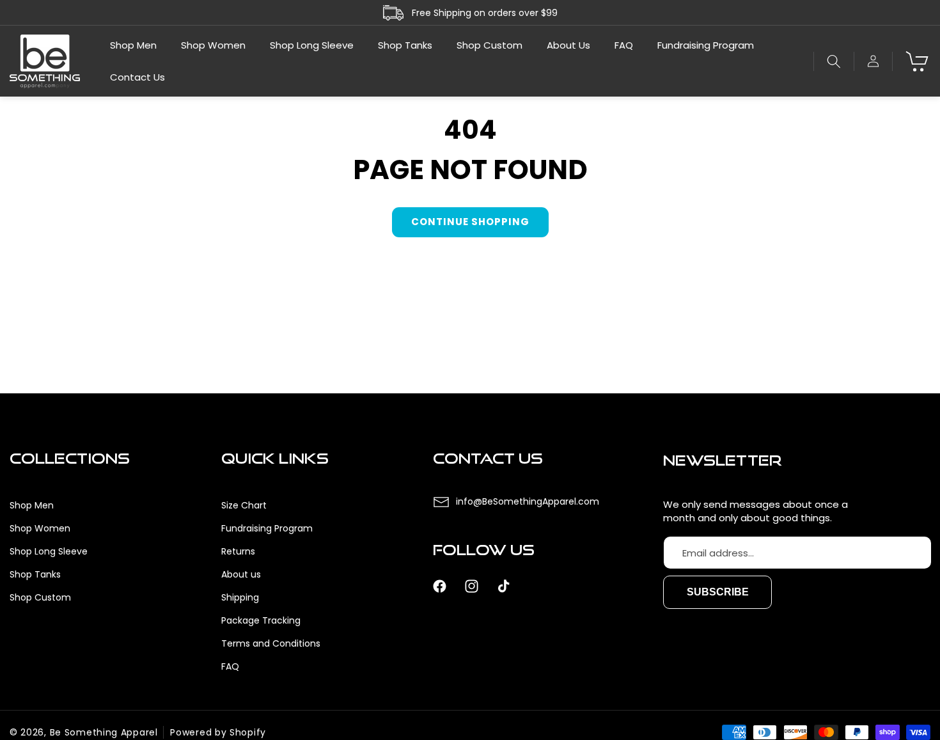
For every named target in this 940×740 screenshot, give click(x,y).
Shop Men (32, 505)
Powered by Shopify (218, 732)
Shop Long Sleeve (49, 551)
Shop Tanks (35, 574)
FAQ (230, 666)
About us (241, 574)
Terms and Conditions (270, 643)
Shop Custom (40, 597)
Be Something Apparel (104, 732)
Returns (238, 551)
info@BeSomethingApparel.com (527, 501)
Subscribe (718, 592)
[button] (833, 61)
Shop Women (40, 528)
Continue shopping (470, 221)
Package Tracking (261, 620)
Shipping (240, 597)
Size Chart (244, 505)
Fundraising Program (267, 528)
